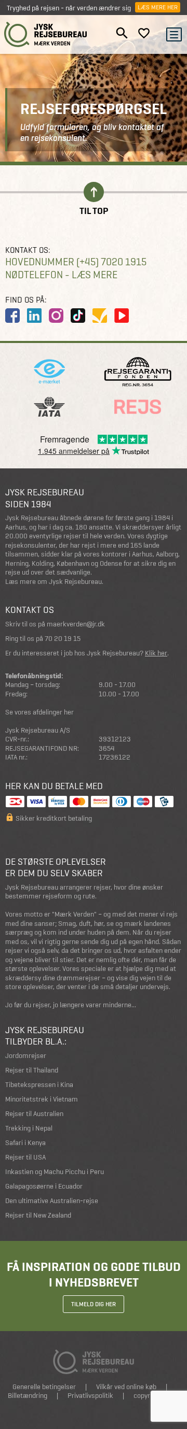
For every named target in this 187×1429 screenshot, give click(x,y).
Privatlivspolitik (90, 1395)
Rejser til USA (25, 1157)
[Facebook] (12, 315)
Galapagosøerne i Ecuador (44, 1186)
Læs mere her (158, 7)
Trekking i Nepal (28, 1128)
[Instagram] (56, 315)
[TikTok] (78, 315)
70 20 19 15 (63, 638)
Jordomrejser (25, 1055)
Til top (93, 210)
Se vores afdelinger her (39, 712)
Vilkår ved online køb (126, 1386)
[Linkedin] (34, 315)
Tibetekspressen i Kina (39, 1084)
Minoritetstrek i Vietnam (41, 1099)
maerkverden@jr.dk (76, 624)
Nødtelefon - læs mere (61, 274)
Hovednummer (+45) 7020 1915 (75, 261)
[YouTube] (121, 315)
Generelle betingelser (44, 1386)
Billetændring (27, 1395)
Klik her (156, 653)
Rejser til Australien (34, 1113)
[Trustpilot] (99, 315)
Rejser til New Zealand (38, 1215)
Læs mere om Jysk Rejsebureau (53, 581)
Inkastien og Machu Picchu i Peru (54, 1171)
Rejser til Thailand (31, 1070)
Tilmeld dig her (93, 1304)
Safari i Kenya (25, 1142)
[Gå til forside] (45, 34)
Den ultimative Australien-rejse (51, 1200)
